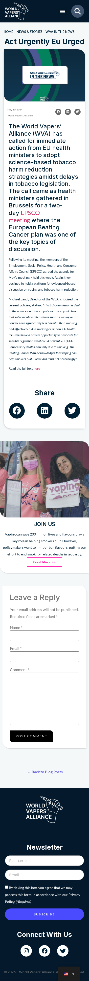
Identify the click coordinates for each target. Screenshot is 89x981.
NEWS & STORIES (29, 32)
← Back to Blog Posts (45, 772)
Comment (19, 670)
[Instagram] (26, 951)
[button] (62, 11)
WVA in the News (59, 32)
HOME (8, 32)
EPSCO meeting (24, 216)
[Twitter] (62, 951)
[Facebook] (44, 951)
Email (16, 648)
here (37, 368)
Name (16, 627)
